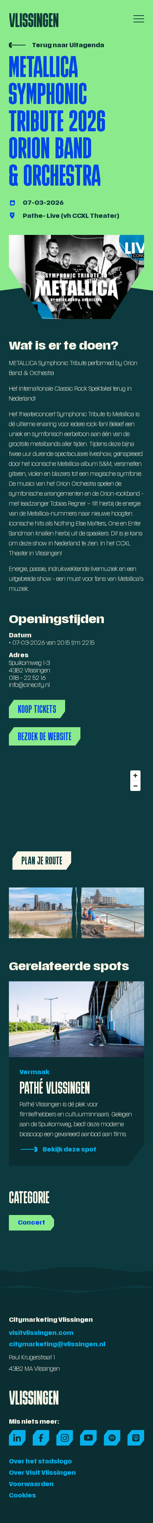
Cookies (22, 1496)
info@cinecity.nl (29, 685)
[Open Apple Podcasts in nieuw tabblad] (135, 1438)
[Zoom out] (135, 786)
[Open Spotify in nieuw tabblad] (112, 1438)
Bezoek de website (45, 736)
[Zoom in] (135, 775)
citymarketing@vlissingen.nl (57, 1345)
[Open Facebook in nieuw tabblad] (41, 1438)
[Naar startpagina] (34, 17)
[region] (76, 820)
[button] (137, 19)
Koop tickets (37, 709)
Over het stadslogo (40, 1462)
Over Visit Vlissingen (42, 1473)
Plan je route (41, 860)
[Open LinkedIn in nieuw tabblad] (17, 1438)
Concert (31, 1223)
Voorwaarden (31, 1485)
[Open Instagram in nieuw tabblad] (64, 1438)
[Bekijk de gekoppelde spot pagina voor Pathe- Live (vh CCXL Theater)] (76, 216)
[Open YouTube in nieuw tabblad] (88, 1438)
